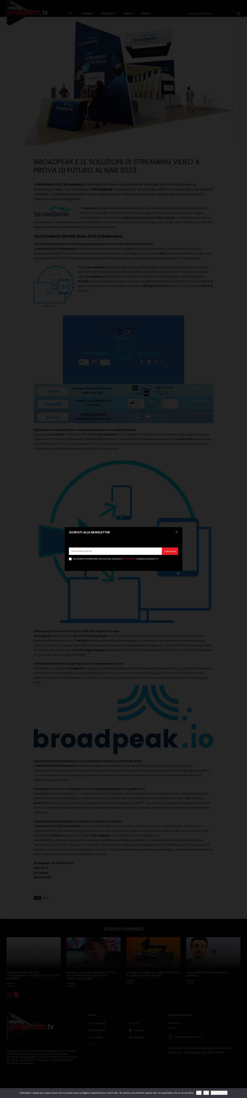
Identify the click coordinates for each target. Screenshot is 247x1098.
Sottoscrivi (170, 551)
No (206, 1092)
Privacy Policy (129, 558)
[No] (242, 1093)
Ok (198, 1092)
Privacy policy (219, 1092)
